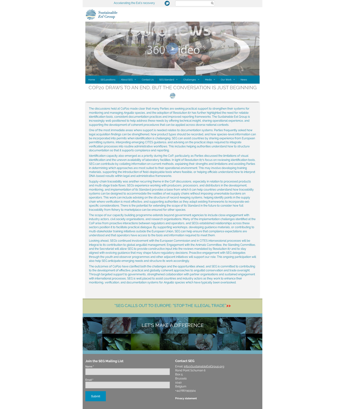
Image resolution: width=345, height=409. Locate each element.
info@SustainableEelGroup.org (204, 366)
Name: (89, 366)
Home (91, 79)
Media (208, 79)
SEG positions (108, 79)
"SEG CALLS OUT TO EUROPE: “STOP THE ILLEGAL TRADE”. (172, 305)
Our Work (226, 79)
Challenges (189, 79)
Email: (89, 379)
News (244, 79)
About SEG (127, 79)
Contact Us (148, 79)
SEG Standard (166, 79)
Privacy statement (186, 398)
